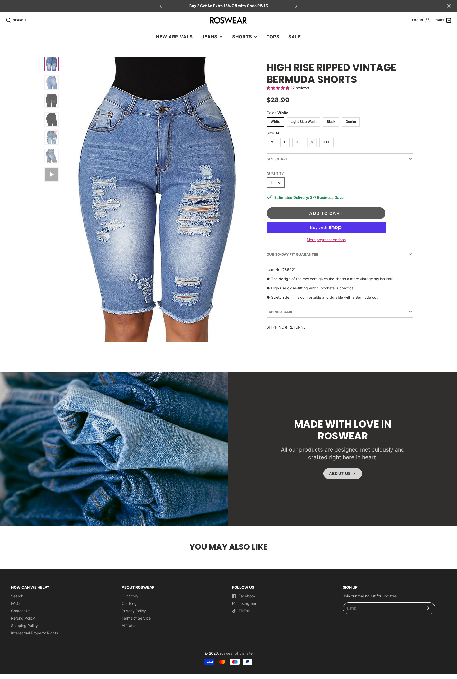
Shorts (242, 36)
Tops (273, 36)
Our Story (130, 596)
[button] (296, 6)
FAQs (15, 603)
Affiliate (128, 625)
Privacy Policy (134, 610)
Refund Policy (23, 618)
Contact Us (20, 610)
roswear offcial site (236, 653)
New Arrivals (174, 36)
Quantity (275, 174)
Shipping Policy (24, 625)
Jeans (209, 36)
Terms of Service (136, 618)
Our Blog (129, 603)
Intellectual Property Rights (34, 633)
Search (17, 596)
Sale (294, 36)
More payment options (326, 239)
